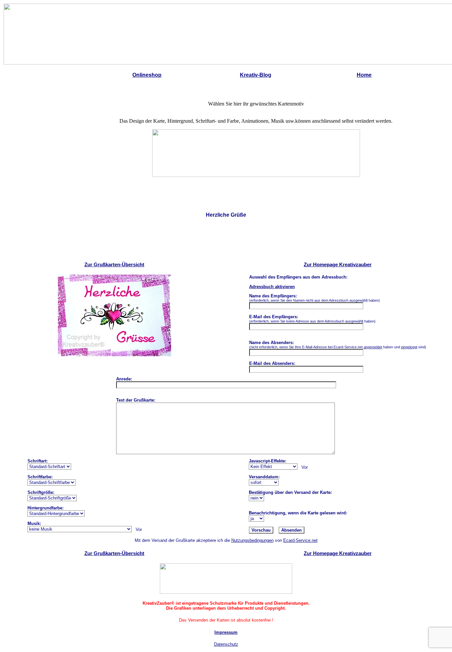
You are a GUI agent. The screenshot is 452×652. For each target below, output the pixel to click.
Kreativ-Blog (255, 75)
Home (364, 75)
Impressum (226, 632)
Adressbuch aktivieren (272, 286)
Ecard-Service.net (300, 540)
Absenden (291, 530)
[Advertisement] (226, 240)
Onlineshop (146, 75)
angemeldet (373, 347)
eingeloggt (409, 347)
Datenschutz (226, 644)
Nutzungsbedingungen (252, 540)
